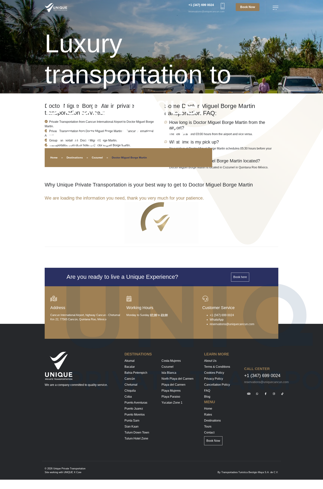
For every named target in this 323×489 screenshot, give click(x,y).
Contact (209, 432)
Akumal (129, 360)
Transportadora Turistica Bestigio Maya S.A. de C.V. (249, 472)
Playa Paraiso (171, 396)
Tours (207, 426)
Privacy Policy (213, 378)
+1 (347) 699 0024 (201, 5)
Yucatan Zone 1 (172, 402)
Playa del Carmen (173, 384)
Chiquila (130, 390)
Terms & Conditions (217, 366)
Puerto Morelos (134, 414)
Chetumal (130, 384)
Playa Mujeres (171, 390)
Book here (240, 277)
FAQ (207, 390)
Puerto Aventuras (135, 402)
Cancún (129, 378)
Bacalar (129, 366)
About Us (210, 360)
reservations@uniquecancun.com (206, 11)
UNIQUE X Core (72, 472)
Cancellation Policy (217, 384)
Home (54, 157)
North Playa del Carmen (177, 378)
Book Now (247, 7)
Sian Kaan (131, 426)
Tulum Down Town (136, 432)
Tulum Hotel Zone (136, 438)
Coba (128, 396)
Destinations (75, 157)
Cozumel (97, 157)
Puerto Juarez (133, 408)
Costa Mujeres (171, 360)
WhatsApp (217, 319)
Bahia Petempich (135, 372)
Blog (207, 396)
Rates (208, 414)
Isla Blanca (169, 372)
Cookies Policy (214, 372)
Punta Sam (131, 420)
